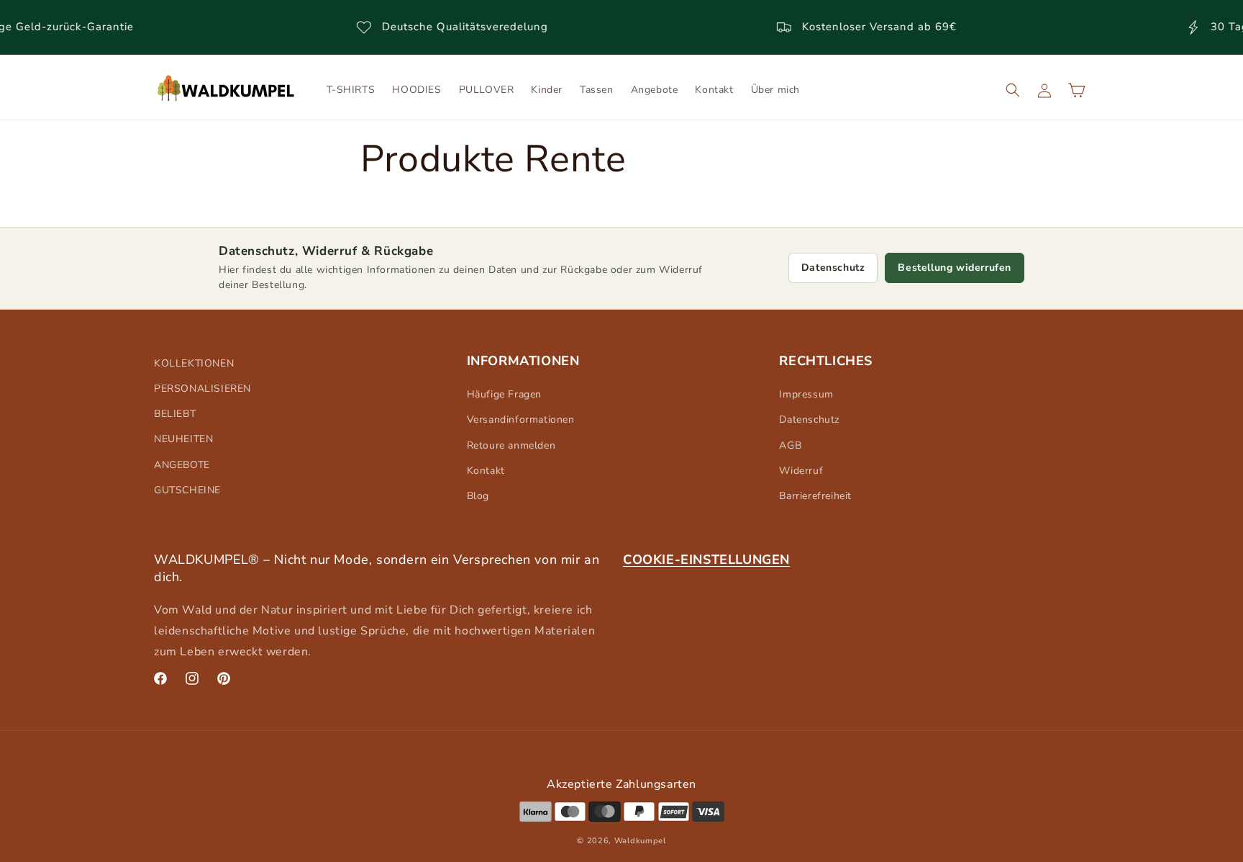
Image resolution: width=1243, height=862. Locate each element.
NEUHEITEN (183, 439)
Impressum (806, 394)
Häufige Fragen (504, 394)
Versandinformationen (521, 420)
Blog (478, 496)
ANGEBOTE (182, 465)
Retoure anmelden (511, 445)
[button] (1013, 90)
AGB (790, 445)
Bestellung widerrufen (954, 267)
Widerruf (801, 470)
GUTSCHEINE (187, 490)
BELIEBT (175, 414)
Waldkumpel (640, 840)
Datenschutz (833, 267)
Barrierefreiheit (815, 496)
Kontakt (486, 470)
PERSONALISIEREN (202, 388)
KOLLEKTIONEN (194, 363)
